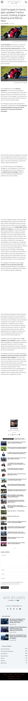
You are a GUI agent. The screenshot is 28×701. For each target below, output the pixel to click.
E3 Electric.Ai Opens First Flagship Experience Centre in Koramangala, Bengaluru (16, 522)
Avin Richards (5, 23)
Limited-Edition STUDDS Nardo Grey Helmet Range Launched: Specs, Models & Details (16, 527)
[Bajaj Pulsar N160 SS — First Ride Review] (4, 512)
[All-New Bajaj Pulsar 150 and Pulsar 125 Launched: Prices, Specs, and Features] (4, 470)
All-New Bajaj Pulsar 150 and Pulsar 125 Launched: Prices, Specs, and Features (15, 469)
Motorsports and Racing (7, 651)
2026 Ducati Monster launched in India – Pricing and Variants (15, 538)
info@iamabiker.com (17, 606)
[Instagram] (11, 434)
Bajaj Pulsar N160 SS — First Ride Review (15, 510)
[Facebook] (9, 434)
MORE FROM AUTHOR (19, 438)
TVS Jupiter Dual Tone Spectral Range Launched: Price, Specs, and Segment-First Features (16, 464)
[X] (17, 434)
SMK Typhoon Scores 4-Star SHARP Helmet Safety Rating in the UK (16, 474)
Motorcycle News (8, 5)
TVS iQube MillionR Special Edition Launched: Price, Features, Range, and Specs (16, 480)
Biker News (4, 663)
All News (5, 674)
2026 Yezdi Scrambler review (13, 516)
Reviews (3, 660)
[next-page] (15, 548)
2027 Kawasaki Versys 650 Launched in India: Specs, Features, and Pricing (16, 458)
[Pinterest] (15, 434)
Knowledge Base (10, 676)
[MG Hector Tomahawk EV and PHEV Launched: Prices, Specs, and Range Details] (5, 637)
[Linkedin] (13, 434)
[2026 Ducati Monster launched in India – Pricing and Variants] (4, 539)
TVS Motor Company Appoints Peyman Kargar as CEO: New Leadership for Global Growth (17, 453)
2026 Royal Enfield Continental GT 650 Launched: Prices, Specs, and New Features (16, 533)
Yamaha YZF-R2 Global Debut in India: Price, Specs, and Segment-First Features (16, 442)
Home (2, 5)
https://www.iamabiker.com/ (14, 430)
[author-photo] (14, 423)
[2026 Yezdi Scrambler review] (4, 517)
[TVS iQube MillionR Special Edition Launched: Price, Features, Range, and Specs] (4, 480)
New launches (4, 656)
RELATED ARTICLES (8, 438)
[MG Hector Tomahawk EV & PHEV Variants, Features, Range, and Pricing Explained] (5, 621)
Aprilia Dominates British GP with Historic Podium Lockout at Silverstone (16, 543)
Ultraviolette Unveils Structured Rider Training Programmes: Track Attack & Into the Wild (17, 490)
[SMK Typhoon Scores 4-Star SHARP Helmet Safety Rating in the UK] (4, 475)
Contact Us (18, 676)
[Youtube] (19, 434)
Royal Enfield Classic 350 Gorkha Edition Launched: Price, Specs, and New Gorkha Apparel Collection (15, 501)
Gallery (2, 658)
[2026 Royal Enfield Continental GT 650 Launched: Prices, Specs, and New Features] (4, 533)
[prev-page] (13, 548)
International (15, 5)
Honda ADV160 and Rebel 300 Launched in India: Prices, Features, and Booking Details (16, 485)
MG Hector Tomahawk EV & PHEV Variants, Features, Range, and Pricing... (17, 621)
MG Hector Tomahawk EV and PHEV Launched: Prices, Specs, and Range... (18, 636)
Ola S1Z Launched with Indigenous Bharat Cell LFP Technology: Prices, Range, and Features (17, 448)
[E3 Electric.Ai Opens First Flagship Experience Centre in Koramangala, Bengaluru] (4, 523)
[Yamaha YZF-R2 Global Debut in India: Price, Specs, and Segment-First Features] (4, 443)
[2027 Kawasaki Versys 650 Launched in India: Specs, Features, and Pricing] (4, 459)
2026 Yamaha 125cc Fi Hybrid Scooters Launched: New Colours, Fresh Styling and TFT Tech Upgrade (17, 506)
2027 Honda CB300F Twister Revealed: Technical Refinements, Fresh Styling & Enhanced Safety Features (15, 495)
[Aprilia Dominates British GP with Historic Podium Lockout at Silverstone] (4, 544)
